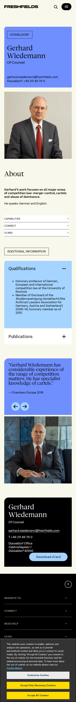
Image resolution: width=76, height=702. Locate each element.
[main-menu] (66, 7)
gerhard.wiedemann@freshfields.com (32, 77)
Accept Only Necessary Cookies (38, 685)
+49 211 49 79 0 (34, 81)
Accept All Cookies (37, 695)
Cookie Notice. (15, 668)
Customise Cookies (38, 675)
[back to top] (68, 584)
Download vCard (48, 556)
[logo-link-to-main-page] (21, 7)
